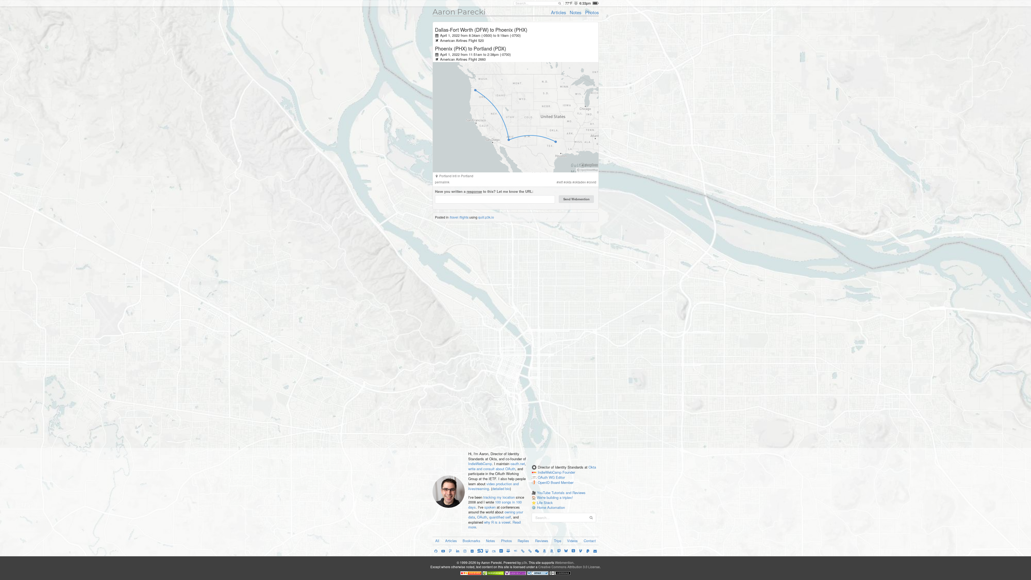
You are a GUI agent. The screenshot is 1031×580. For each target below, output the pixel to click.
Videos (572, 540)
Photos (592, 12)
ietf (560, 182)
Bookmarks (471, 540)
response (474, 191)
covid (592, 182)
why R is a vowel (497, 522)
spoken (490, 507)
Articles (558, 12)
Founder (568, 472)
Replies (523, 540)
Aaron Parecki (459, 11)
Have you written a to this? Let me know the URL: (484, 191)
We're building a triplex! (555, 497)
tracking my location (499, 497)
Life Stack (545, 502)
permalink (442, 182)
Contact (590, 540)
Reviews (541, 540)
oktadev (580, 182)
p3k (524, 562)
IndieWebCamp (480, 463)
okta (568, 182)
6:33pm (585, 3)
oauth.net (517, 463)
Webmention (564, 562)
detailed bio (501, 488)
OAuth (482, 517)
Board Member (562, 482)
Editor (560, 477)
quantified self (500, 517)
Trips (557, 540)
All (437, 540)
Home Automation (551, 507)
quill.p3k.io (486, 217)
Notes (575, 12)
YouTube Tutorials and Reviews (561, 492)
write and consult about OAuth (491, 468)
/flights (464, 217)
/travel (453, 217)
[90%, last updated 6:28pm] (596, 3)
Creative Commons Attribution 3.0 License (569, 566)
